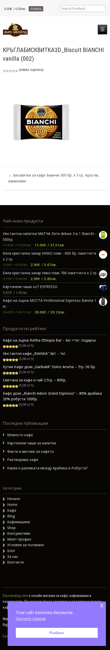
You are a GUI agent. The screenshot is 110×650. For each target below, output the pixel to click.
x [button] (101, 605)
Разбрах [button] (56, 633)
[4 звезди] (13, 70)
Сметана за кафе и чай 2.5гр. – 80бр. (34, 380)
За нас (12, 556)
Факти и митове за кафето (30, 451)
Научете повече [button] (31, 619)
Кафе (11, 510)
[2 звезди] (7, 70)
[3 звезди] (10, 70)
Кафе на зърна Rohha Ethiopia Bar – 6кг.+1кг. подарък (49, 340)
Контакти (15, 562)
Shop (11, 527)
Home (12, 504)
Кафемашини (18, 521)
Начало (13, 498)
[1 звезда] (4, 70)
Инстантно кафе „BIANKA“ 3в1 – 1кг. (34, 353)
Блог (11, 550)
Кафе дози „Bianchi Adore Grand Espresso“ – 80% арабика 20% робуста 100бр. (52, 396)
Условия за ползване (25, 544)
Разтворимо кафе (22, 459)
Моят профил (19, 539)
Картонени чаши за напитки (31, 443)
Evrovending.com (15, 596)
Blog (11, 516)
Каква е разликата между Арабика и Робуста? (47, 468)
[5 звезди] (16, 70)
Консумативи (18, 533)
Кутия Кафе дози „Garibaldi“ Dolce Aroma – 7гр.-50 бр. (49, 366)
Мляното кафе (20, 434)
